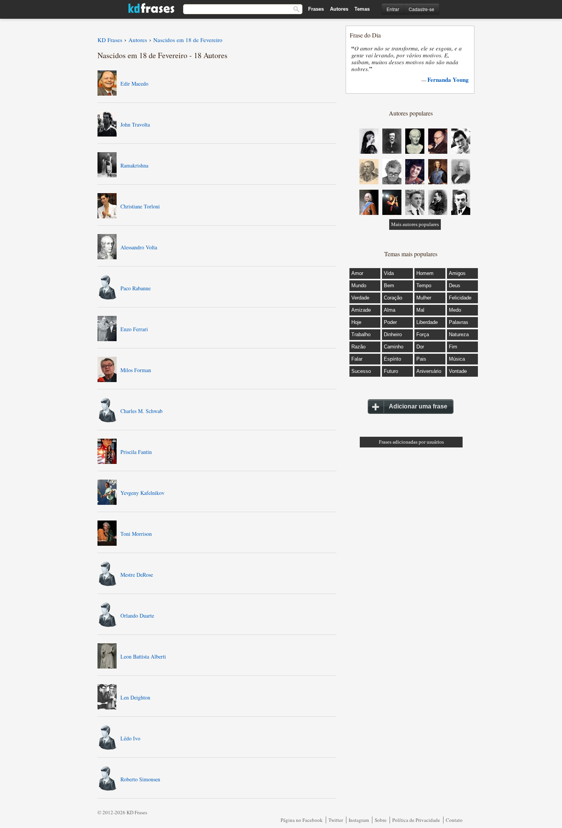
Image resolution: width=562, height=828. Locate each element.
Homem (425, 273)
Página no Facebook (302, 820)
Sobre (381, 820)
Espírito (392, 359)
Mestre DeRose (136, 574)
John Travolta (135, 124)
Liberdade (427, 322)
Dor (420, 347)
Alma (389, 310)
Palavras (458, 322)
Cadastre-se (421, 9)
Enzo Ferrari (134, 329)
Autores (339, 9)
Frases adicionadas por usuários (411, 442)
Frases (316, 9)
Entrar (393, 9)
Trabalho (360, 334)
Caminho (393, 347)
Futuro (391, 371)
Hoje (356, 322)
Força (422, 334)
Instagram (359, 820)
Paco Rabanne (135, 288)
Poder (390, 322)
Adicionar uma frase (418, 406)
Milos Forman (135, 370)
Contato (454, 820)
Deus (454, 285)
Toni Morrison (136, 533)
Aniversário (428, 371)
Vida (389, 273)
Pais (421, 359)
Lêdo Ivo (130, 738)
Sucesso (361, 371)
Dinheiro (393, 334)
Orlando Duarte (137, 615)
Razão (358, 347)
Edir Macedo (134, 83)
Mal (420, 310)
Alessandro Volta (138, 247)
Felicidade (460, 298)
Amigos (457, 273)
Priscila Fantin (136, 451)
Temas (362, 9)
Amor (357, 273)
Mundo (358, 285)
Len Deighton (135, 697)
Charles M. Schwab (141, 411)
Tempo (423, 285)
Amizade (361, 310)
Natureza (459, 334)
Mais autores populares (415, 224)
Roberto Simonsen (140, 779)
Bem (389, 285)
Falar (356, 359)
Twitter (335, 820)
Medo (455, 310)
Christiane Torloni (140, 206)
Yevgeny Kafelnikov (142, 492)
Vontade (458, 371)
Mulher (423, 298)
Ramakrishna (134, 165)
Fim (453, 347)
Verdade (360, 298)
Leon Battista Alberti (143, 656)
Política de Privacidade (416, 820)
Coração (393, 298)
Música (457, 359)
